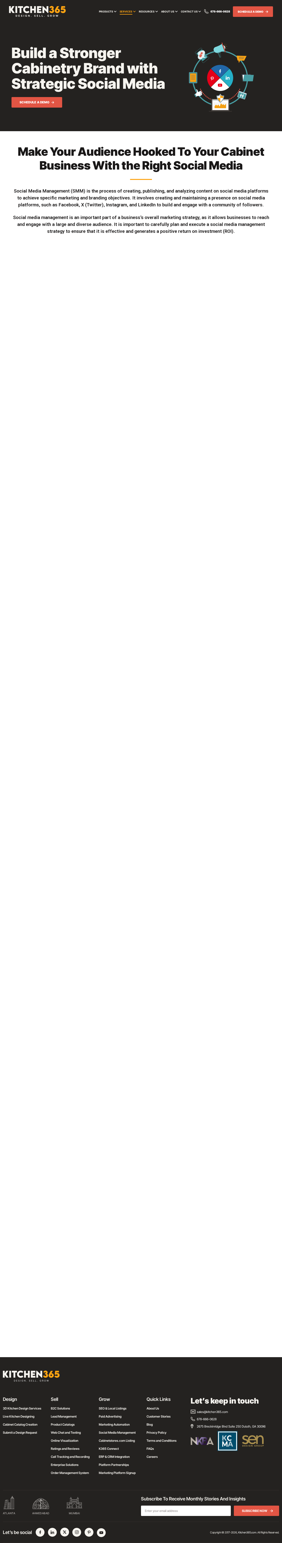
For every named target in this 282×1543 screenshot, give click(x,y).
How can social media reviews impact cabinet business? (86, 1287)
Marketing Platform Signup (117, 1473)
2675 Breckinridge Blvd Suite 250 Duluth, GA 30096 (231, 1426)
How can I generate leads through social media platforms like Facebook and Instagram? (113, 1271)
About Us (153, 1408)
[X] (64, 1532)
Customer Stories (159, 1416)
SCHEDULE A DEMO (251, 11)
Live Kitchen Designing (18, 1416)
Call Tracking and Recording (70, 1457)
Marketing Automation (114, 1424)
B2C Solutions (60, 1408)
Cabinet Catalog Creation (20, 1424)
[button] (141, 1221)
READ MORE (24, 1135)
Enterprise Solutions (64, 1465)
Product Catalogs (63, 1424)
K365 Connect (109, 1449)
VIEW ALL (138, 1164)
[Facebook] (40, 1532)
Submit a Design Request (20, 1432)
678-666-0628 (220, 11)
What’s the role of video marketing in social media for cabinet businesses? (101, 1303)
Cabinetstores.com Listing (117, 1440)
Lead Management (64, 1416)
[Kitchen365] (31, 1378)
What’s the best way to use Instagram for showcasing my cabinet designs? (102, 1255)
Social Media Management (117, 1432)
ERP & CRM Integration (114, 1457)
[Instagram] (76, 1532)
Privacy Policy (157, 1432)
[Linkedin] (52, 1532)
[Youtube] (101, 1532)
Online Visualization (64, 1440)
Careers (152, 1457)
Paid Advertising (110, 1416)
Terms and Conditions (161, 1440)
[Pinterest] (89, 1532)
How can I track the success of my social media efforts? (85, 1319)
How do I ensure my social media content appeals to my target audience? (100, 1335)
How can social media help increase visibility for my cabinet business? (98, 1221)
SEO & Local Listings (112, 1408)
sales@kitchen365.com (212, 1412)
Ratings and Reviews (65, 1449)
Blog (150, 1424)
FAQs (150, 1449)
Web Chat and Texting (66, 1432)
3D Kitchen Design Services (22, 1408)
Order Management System (70, 1473)
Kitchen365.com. (247, 1532)
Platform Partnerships (114, 1465)
